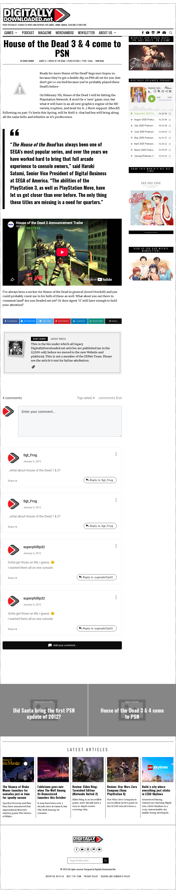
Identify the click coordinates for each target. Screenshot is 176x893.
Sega (90, 60)
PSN (84, 60)
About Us (105, 32)
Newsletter (86, 32)
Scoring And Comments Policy (115, 876)
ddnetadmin (28, 60)
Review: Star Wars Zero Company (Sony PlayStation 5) (122, 790)
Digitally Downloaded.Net (105, 869)
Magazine (45, 32)
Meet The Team (74, 876)
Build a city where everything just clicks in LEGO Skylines (156, 790)
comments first (110, 398)
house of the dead (56, 60)
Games (8, 32)
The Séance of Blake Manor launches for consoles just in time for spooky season (16, 792)
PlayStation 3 (73, 60)
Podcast (28, 32)
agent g (42, 60)
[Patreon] (158, 33)
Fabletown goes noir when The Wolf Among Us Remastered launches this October (51, 792)
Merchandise (65, 32)
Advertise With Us (55, 876)
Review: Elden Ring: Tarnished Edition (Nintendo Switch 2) (85, 790)
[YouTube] (147, 33)
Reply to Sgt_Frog (101, 480)
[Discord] (164, 33)
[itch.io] (153, 33)
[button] (106, 860)
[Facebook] (143, 33)
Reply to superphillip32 (98, 577)
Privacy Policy (91, 876)
